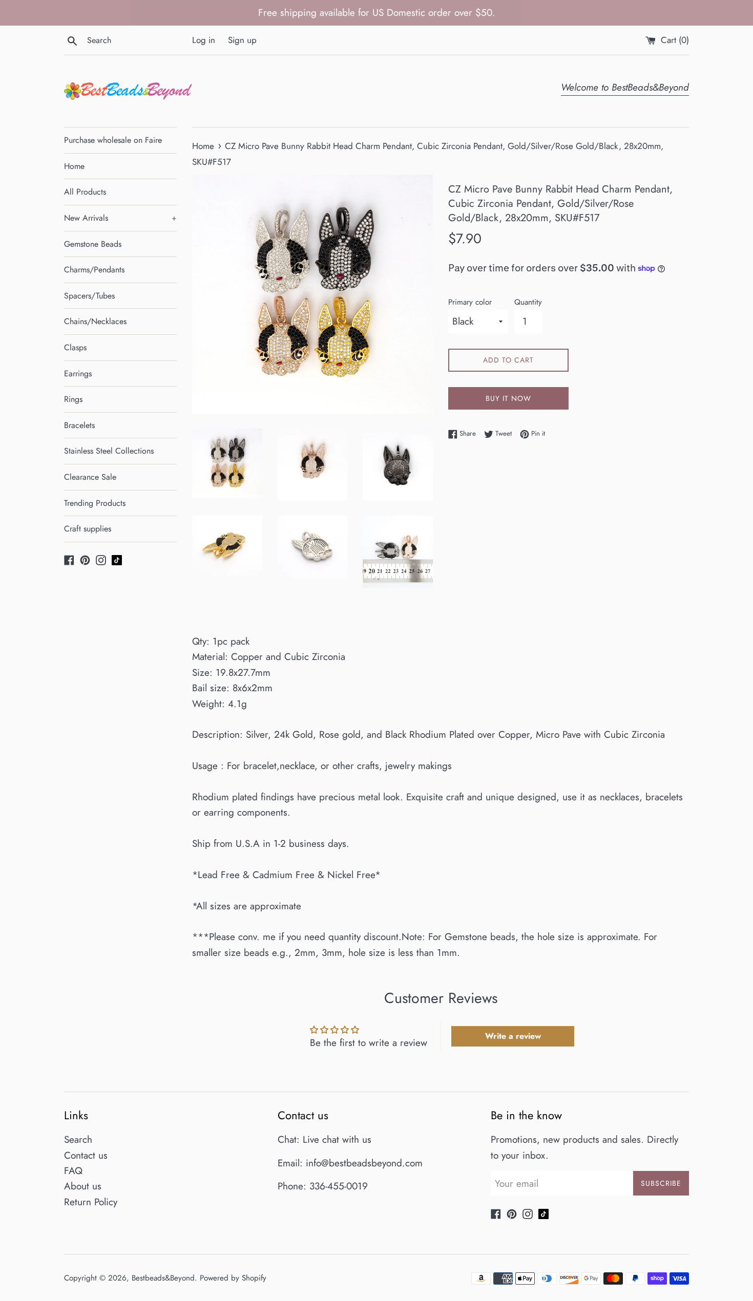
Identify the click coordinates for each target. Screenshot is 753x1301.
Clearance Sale (90, 477)
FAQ (73, 1171)
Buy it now (508, 398)
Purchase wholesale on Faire (113, 140)
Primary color (470, 302)
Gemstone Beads (92, 244)
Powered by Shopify (233, 1278)
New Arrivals (120, 218)
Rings (73, 399)
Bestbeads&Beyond (163, 1278)
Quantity (528, 302)
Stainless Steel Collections (109, 451)
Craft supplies (87, 529)
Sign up (242, 40)
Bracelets (79, 425)
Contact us (86, 1155)
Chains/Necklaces (95, 321)
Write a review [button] (513, 1036)
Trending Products (95, 503)
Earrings (78, 373)
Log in (203, 40)
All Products (85, 192)
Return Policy (90, 1202)
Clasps (75, 347)
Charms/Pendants (94, 269)
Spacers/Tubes (89, 296)
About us (82, 1186)
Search (78, 1139)
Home (74, 166)
